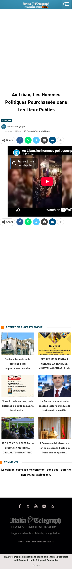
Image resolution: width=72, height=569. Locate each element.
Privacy (36, 565)
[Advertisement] (36, 47)
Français (6, 120)
